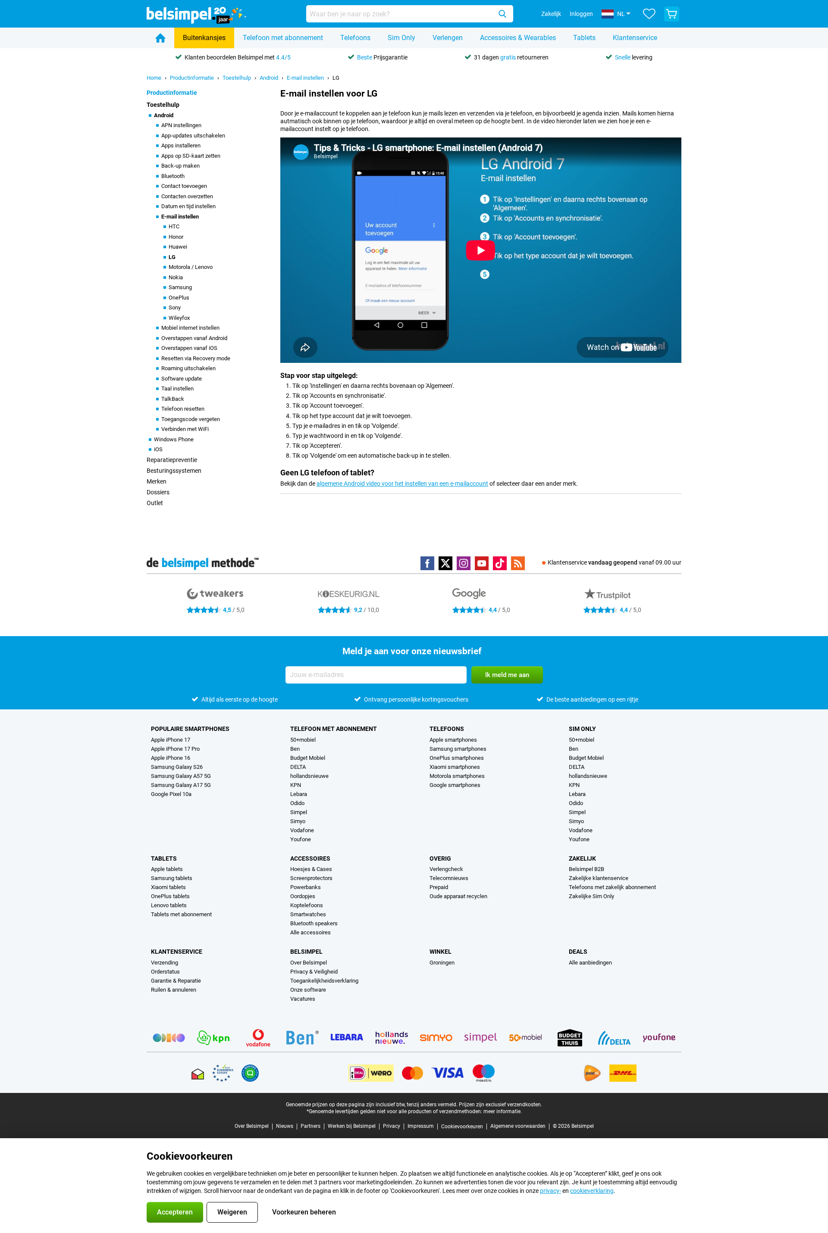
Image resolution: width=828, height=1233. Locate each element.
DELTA (298, 767)
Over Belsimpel (308, 962)
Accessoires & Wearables (518, 38)
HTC (174, 226)
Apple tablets (167, 869)
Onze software (308, 989)
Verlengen (448, 38)
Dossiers (158, 492)
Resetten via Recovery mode (195, 358)
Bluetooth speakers (314, 923)
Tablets (584, 38)
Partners (310, 1126)
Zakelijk (582, 858)
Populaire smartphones (190, 728)
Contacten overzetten (187, 196)
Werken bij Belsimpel (352, 1126)
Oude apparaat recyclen (458, 896)
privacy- (550, 1190)
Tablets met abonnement (181, 914)
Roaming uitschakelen (188, 368)
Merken (156, 481)
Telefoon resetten (182, 409)
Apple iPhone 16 (170, 758)
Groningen (442, 962)
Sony (175, 307)
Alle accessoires (310, 932)
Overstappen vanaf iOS (189, 348)
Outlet (155, 502)
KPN (295, 785)
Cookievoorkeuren (462, 1127)
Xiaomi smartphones (455, 767)
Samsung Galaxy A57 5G (181, 776)
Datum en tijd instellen (188, 206)
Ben (295, 749)
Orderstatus (165, 971)
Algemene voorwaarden (518, 1126)
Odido (297, 803)
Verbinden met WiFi (185, 429)
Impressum (421, 1126)
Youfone (300, 839)
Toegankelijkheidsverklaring (324, 980)
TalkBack (172, 399)
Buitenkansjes (204, 38)
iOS (158, 449)
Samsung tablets (171, 878)
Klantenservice (635, 38)
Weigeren (232, 1212)
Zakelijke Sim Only (591, 896)
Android (269, 78)
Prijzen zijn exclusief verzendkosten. (500, 1105)
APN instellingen (181, 125)
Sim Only (401, 38)
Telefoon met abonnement (283, 38)
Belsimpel (306, 951)
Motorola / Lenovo (191, 267)
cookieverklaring (592, 1190)
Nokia (176, 277)
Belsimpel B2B (586, 869)
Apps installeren (181, 145)
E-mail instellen (305, 78)
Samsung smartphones (458, 749)
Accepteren (175, 1212)
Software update (181, 378)
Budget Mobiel (307, 758)
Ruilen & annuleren (173, 989)
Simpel (298, 812)
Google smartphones (455, 785)
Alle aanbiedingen (590, 962)
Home (154, 78)
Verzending (164, 962)
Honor (176, 237)
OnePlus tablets (170, 896)
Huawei (178, 246)
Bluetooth (173, 176)
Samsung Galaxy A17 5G (181, 785)
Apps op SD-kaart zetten (190, 156)
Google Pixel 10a (171, 794)
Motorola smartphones (457, 776)
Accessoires (310, 858)
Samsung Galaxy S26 (177, 767)
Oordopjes (302, 896)
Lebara (298, 794)
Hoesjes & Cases (311, 869)
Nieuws (284, 1126)
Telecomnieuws (449, 878)
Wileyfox (179, 318)
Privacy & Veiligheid (314, 971)
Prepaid (439, 887)
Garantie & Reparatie (176, 980)
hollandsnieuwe (309, 776)
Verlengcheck (446, 869)
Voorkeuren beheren (304, 1212)
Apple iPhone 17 (170, 740)
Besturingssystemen (174, 470)
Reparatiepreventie (172, 459)
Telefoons (355, 38)
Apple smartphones (453, 740)
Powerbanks (305, 887)
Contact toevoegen (184, 186)
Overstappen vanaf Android (194, 338)
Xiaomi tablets (168, 887)
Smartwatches (308, 914)
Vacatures (302, 999)
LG (335, 78)
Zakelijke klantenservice (598, 878)
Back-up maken (180, 165)
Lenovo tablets (169, 905)
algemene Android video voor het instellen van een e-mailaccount (402, 483)
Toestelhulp (237, 78)
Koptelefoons (306, 905)
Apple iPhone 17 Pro (175, 749)
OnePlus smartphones (457, 758)
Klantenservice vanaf (614, 562)
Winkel (441, 951)
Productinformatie (192, 78)
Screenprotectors (311, 878)
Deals (578, 951)
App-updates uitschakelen (193, 135)
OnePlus (179, 297)
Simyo (297, 821)
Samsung (180, 287)
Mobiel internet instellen (190, 328)
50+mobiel (303, 740)
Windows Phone (174, 439)
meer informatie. (502, 1111)
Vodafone (302, 830)
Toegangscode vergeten (190, 419)
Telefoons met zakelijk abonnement (612, 887)
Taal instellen (177, 388)
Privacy (391, 1126)
